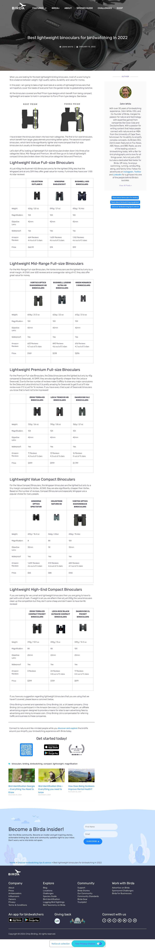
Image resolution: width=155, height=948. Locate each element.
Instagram (128, 171)
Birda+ (56, 8)
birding (26, 763)
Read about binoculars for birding (125, 198)
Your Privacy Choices (85, 943)
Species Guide (85, 8)
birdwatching (36, 763)
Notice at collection (61, 943)
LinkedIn (117, 174)
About (68, 8)
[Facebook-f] (104, 920)
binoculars (17, 763)
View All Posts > (125, 185)
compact (47, 763)
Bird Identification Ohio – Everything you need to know (50, 789)
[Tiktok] (130, 920)
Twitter (137, 171)
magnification (71, 763)
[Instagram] (114, 920)
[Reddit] (119, 920)
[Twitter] (109, 920)
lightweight (58, 763)
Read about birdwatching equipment (125, 202)
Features (37, 8)
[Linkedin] (135, 920)
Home (12, 862)
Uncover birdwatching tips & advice (125, 207)
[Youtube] (125, 920)
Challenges (105, 8)
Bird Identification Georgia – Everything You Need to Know (21, 789)
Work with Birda (123, 883)
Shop (120, 8)
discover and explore (68, 728)
